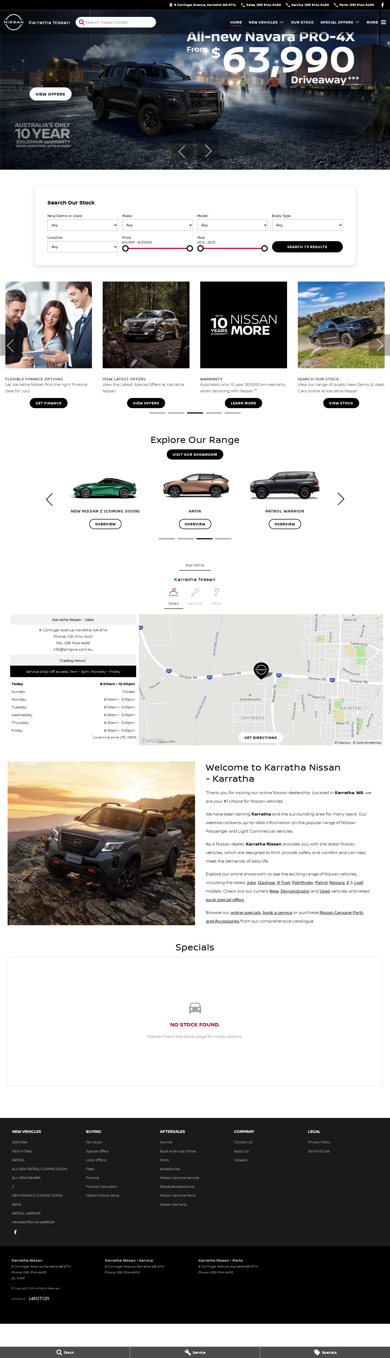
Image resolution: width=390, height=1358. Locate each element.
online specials (246, 912)
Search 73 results (307, 246)
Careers (240, 1160)
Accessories (170, 1168)
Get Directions (260, 737)
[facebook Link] (382, 5)
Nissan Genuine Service (179, 1177)
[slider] (125, 248)
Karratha (195, 564)
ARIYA (16, 1204)
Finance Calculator (101, 1186)
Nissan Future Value (102, 1195)
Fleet (90, 1168)
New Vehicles (263, 22)
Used (325, 891)
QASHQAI (19, 1142)
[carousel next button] (207, 151)
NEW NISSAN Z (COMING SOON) (37, 1195)
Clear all (333, 203)
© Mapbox (343, 742)
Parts (164, 1160)
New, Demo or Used (64, 215)
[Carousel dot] (158, 413)
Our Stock (302, 22)
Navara (337, 882)
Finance (92, 1177)
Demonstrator (295, 891)
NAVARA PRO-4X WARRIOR (33, 1222)
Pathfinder (302, 882)
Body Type (281, 215)
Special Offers (337, 22)
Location (55, 237)
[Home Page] (13, 22)
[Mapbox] (153, 741)
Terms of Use (319, 1151)
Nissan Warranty (173, 1204)
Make (127, 215)
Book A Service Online (178, 1151)
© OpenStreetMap (367, 742)
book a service (277, 912)
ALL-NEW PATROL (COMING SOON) (39, 1168)
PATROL (18, 1160)
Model (202, 215)
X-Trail (283, 882)
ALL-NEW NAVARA (26, 1177)
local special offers (225, 899)
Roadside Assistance (177, 1186)
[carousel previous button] (182, 151)
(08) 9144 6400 (80, 636)
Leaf (358, 882)
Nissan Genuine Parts (178, 1195)
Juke (251, 882)
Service (166, 1142)
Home (236, 22)
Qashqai (266, 882)
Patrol (321, 882)
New (274, 891)
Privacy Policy (319, 1142)
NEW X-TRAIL (22, 1151)
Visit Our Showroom (195, 454)
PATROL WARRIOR (26, 1213)
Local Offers (96, 1160)
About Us (241, 1151)
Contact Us (243, 1142)
